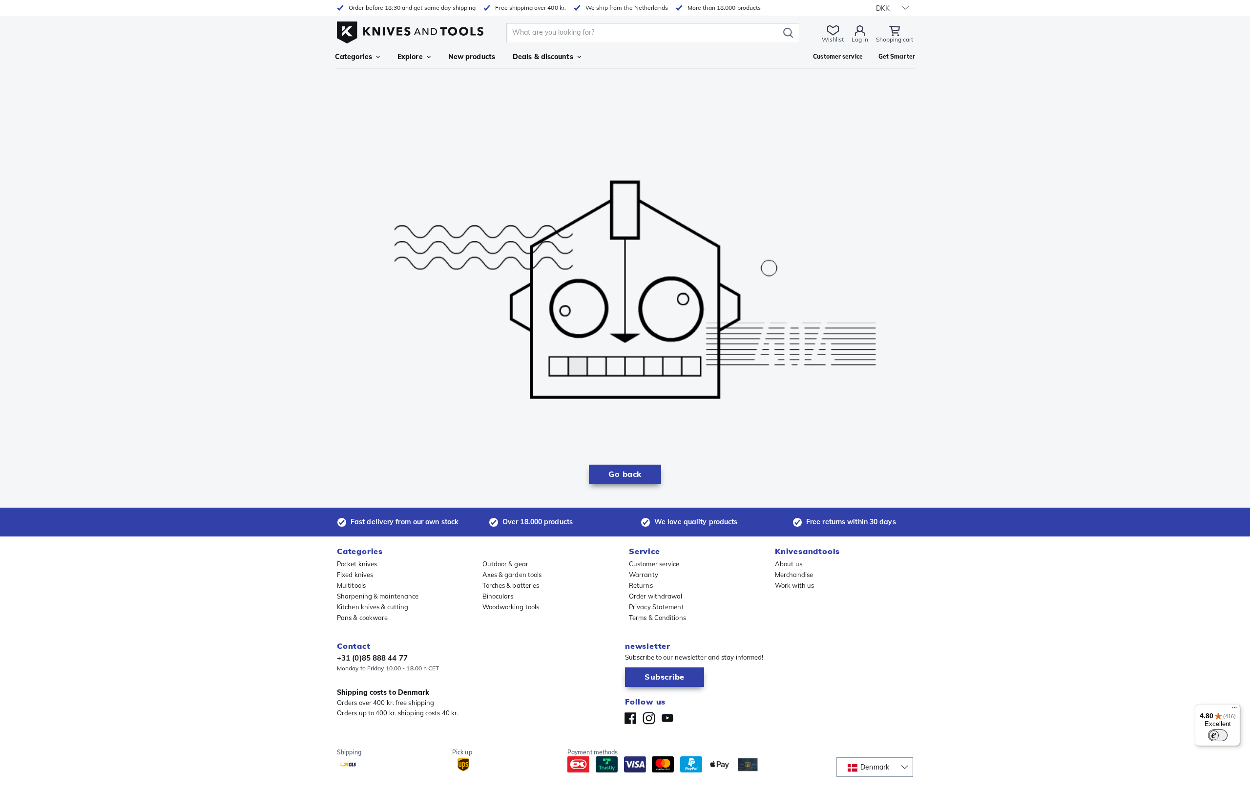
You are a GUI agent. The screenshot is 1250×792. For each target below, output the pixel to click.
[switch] (1218, 735)
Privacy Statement (656, 607)
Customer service (654, 564)
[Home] (410, 30)
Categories (353, 56)
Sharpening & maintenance (377, 596)
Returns (641, 585)
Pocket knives (357, 564)
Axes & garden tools (512, 574)
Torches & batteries (511, 585)
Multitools (351, 585)
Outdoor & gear (505, 564)
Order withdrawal (656, 596)
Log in (860, 39)
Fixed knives (355, 574)
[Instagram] (649, 718)
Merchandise (794, 574)
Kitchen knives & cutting (372, 607)
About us (788, 564)
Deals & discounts (543, 56)
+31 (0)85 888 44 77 (372, 658)
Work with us (794, 585)
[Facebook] (630, 718)
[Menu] (1234, 710)
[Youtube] (667, 718)
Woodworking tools (511, 607)
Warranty (643, 574)
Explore (410, 56)
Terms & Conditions (657, 617)
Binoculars (498, 596)
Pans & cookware (362, 617)
